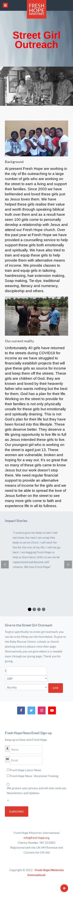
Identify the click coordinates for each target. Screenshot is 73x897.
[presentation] (5, 564)
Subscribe (16, 811)
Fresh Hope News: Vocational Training (34, 776)
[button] (29, 609)
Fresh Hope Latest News (25, 770)
